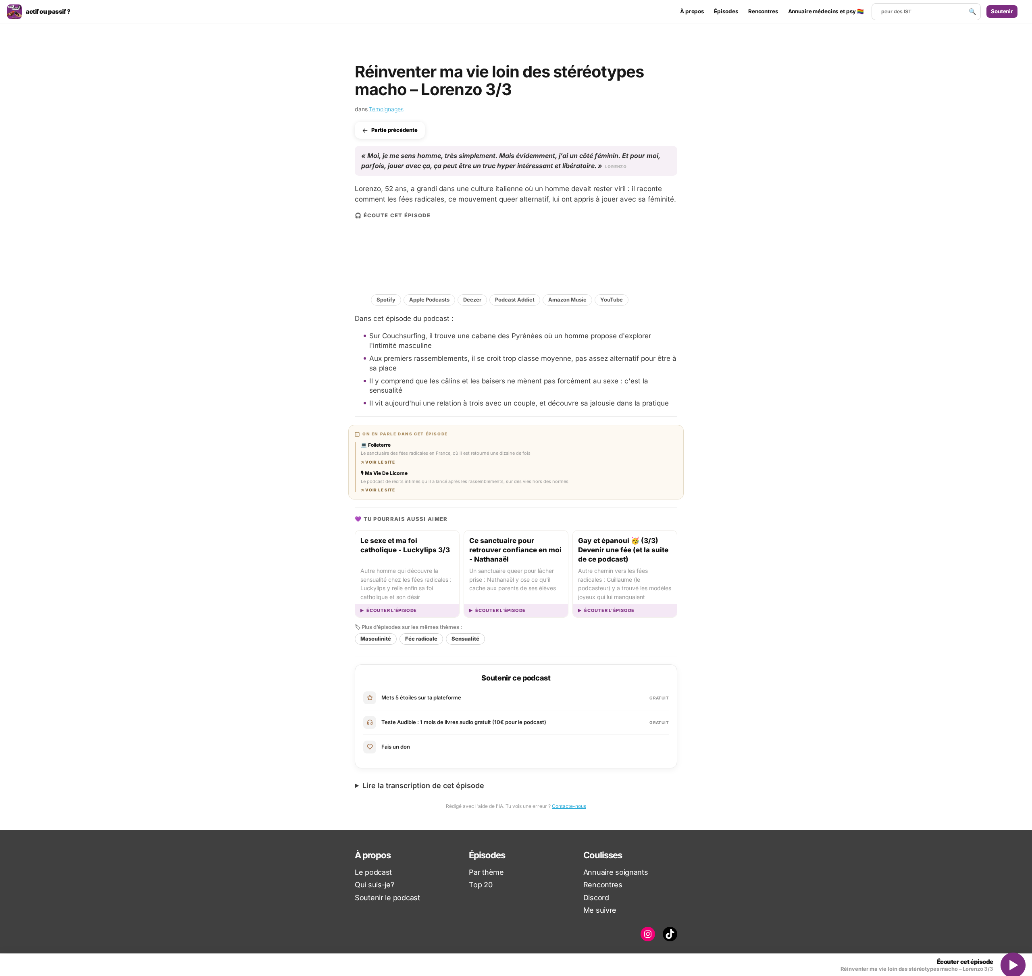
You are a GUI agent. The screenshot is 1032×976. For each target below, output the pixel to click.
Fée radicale (421, 638)
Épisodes (726, 11)
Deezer (472, 299)
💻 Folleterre (376, 445)
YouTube (611, 299)
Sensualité (465, 638)
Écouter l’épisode (391, 610)
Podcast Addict (515, 299)
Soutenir (1002, 11)
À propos (692, 11)
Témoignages (386, 109)
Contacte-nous (569, 806)
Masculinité (375, 638)
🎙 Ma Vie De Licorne (384, 473)
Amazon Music (567, 299)
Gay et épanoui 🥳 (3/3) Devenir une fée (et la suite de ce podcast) (623, 550)
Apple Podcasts (429, 299)
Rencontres (763, 11)
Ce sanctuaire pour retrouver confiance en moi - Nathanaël (515, 550)
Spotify (386, 299)
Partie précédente (394, 130)
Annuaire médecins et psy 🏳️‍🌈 (826, 11)
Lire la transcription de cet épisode (423, 785)
